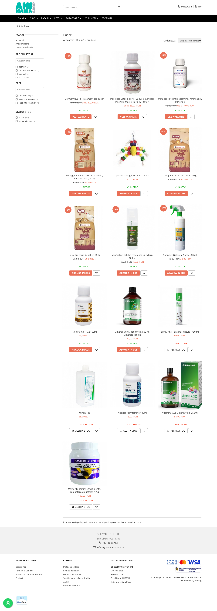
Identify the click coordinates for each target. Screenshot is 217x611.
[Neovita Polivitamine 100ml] (132, 385)
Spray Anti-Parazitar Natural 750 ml (180, 331)
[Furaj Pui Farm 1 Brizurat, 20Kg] (180, 149)
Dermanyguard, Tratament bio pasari (85, 98)
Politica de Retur (71, 570)
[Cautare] (119, 7)
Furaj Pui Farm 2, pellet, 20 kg (84, 254)
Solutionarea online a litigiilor (77, 578)
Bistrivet (22, 66)
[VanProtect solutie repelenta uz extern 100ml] (132, 227)
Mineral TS (84, 412)
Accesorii (20, 40)
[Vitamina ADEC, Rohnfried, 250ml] (180, 385)
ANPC (66, 581)
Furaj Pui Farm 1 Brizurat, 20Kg (180, 175)
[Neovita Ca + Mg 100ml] (84, 306)
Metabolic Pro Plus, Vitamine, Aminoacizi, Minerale (180, 100)
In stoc (21, 117)
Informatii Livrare (71, 585)
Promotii (107, 18)
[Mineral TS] (84, 385)
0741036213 (110, 542)
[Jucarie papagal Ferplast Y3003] (132, 150)
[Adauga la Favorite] (95, 116)
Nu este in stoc (25, 121)
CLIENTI (67, 560)
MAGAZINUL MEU (26, 560)
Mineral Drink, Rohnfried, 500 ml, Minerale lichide (132, 333)
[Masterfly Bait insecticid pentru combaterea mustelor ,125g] (84, 463)
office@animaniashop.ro (110, 547)
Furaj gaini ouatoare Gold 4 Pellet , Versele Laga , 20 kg (84, 177)
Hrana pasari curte (24, 47)
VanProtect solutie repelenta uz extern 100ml (132, 256)
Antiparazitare (22, 43)
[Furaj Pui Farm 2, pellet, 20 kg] (84, 228)
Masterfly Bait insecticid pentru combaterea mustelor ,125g (84, 490)
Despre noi (21, 566)
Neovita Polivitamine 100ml (132, 412)
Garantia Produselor (72, 574)
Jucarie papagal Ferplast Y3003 (132, 175)
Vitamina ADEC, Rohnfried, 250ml (180, 412)
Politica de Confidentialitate (29, 574)
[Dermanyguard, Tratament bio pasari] (84, 73)
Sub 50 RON (24, 95)
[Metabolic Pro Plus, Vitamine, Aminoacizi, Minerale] (180, 73)
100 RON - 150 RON (27, 103)
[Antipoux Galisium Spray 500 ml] (180, 228)
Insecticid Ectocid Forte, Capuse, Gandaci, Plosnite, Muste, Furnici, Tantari (132, 100)
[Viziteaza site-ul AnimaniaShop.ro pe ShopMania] (21, 600)
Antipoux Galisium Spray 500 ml (180, 254)
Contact (19, 578)
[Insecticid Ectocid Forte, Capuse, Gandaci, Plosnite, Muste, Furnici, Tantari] (132, 73)
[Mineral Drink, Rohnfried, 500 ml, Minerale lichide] (132, 306)
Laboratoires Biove (27, 70)
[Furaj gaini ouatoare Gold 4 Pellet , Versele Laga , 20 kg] (84, 150)
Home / (20, 25)
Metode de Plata (71, 566)
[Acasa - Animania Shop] (31, 7)
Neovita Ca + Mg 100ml (84, 331)
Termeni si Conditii (24, 570)
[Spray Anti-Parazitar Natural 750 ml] (180, 306)
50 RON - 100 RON (26, 99)
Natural (22, 74)
